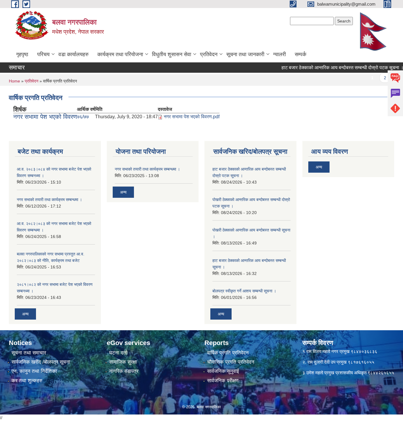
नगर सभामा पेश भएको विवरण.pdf (191, 116)
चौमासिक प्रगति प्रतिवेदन (230, 362)
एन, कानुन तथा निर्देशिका (34, 371)
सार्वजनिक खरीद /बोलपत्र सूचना (41, 362)
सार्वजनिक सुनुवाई (223, 371)
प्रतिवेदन (208, 54)
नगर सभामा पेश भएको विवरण (45, 116)
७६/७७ (83, 116)
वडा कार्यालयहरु (73, 54)
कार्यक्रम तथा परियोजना (120, 54)
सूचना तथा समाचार (29, 353)
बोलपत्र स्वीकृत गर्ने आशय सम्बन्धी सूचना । (244, 291)
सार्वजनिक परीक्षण (222, 380)
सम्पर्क (300, 54)
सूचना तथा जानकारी (245, 54)
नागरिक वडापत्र (123, 371)
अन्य (25, 314)
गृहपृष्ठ (22, 54)
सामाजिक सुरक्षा (123, 362)
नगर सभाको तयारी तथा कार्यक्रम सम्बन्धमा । (49, 199)
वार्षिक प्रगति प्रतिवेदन (228, 353)
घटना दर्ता (118, 353)
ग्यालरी (279, 54)
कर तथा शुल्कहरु (27, 380)
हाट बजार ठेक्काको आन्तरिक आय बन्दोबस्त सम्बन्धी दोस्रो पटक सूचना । (335, 67)
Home (14, 81)
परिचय (43, 54)
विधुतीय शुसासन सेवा (171, 54)
